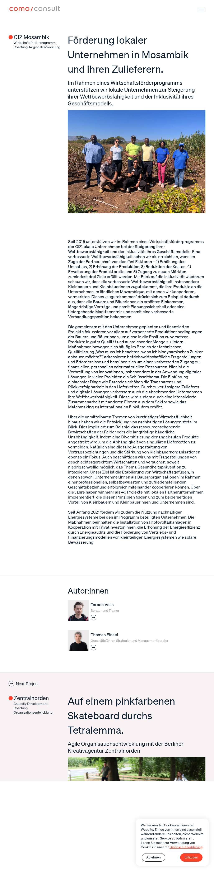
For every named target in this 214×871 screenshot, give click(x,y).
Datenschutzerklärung (186, 847)
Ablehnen (153, 857)
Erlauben (191, 857)
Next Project (27, 683)
